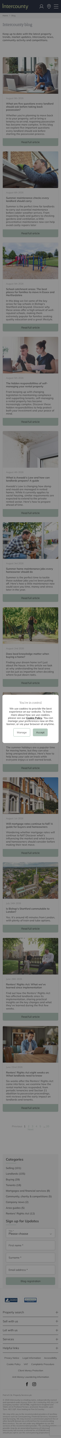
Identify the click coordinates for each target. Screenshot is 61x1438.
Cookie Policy (34, 717)
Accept (40, 732)
